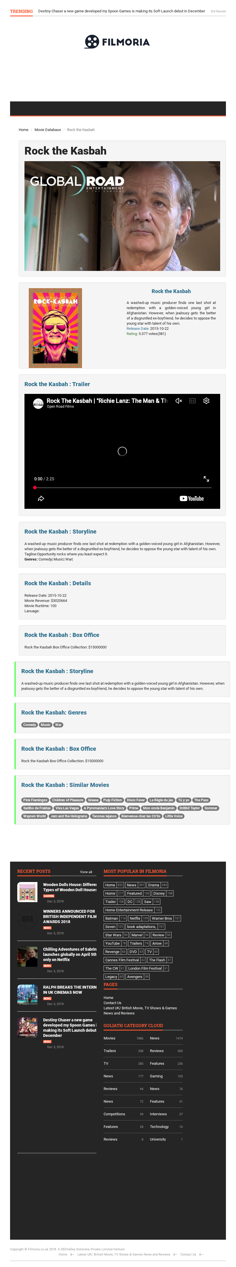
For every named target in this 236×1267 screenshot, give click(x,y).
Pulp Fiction (112, 800)
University (158, 1139)
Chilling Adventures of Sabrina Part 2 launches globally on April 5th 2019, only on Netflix (76, 954)
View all (86, 872)
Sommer (211, 808)
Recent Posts (33, 871)
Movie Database (48, 130)
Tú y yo (183, 800)
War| (69, 559)
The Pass (201, 800)
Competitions (114, 1114)
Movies (109, 1038)
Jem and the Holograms (69, 816)
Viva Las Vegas (67, 808)
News (47, 928)
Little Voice (173, 816)
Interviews (158, 1114)
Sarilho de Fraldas (37, 808)
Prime (133, 808)
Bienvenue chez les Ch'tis (140, 816)
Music (45, 725)
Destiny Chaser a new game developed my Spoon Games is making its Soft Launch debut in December (122, 11)
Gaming (49, 896)
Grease (93, 800)
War (58, 725)
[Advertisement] (118, 75)
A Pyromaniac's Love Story (104, 808)
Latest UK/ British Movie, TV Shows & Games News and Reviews (123, 1254)
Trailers (110, 1051)
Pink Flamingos (35, 800)
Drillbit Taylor (190, 808)
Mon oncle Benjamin (159, 808)
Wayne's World (34, 816)
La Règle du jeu (161, 800)
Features (157, 1063)
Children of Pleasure (67, 800)
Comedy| (46, 559)
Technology (159, 1127)
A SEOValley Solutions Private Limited (85, 1249)
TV (106, 1063)
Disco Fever (136, 800)
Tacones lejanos (104, 816)
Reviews (157, 1051)
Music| (59, 559)
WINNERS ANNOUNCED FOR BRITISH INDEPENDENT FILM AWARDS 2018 (70, 916)
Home (23, 130)
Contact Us (112, 1003)
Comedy (29, 725)
